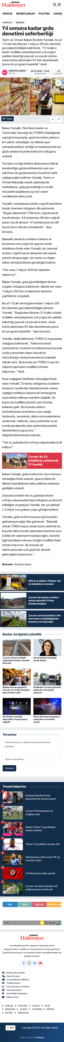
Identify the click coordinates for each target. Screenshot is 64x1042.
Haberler (7, 23)
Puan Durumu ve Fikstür (18, 986)
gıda (22, 187)
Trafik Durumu (13, 983)
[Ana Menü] (59, 5)
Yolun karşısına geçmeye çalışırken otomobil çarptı (46, 719)
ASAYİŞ (57, 13)
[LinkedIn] (34, 963)
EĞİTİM (50, 1009)
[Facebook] (23, 963)
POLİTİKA (44, 13)
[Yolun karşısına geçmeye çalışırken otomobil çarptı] (47, 706)
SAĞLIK (23, 1009)
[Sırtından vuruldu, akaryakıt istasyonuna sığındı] (17, 706)
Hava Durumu (13, 976)
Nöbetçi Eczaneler (15, 973)
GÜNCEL (7, 13)
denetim (44, 270)
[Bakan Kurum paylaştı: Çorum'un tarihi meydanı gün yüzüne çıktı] (17, 677)
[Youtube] (40, 963)
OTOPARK (37, 1009)
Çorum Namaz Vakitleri (17, 979)
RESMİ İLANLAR (25, 13)
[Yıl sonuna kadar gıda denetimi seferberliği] (32, 96)
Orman (6, 182)
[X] (29, 963)
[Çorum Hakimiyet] (13, 5)
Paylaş (9, 119)
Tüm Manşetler (14, 990)
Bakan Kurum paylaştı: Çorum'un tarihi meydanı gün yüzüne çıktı (16, 690)
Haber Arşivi (12, 997)
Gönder (9, 768)
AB (57, 222)
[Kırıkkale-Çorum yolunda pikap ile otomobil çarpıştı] (47, 677)
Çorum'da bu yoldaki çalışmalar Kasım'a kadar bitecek (16, 660)
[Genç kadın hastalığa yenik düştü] (47, 647)
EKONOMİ (10, 1009)
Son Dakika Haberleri (16, 993)
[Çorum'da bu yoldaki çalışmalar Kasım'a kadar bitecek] (17, 647)
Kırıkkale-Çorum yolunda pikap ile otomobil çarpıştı (47, 690)
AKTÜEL (9, 1013)
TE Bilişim (39, 1037)
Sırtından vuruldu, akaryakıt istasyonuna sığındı (15, 719)
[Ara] (54, 5)
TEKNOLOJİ (23, 1013)
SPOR (47, 1006)
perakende (18, 425)
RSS (12, 1028)
